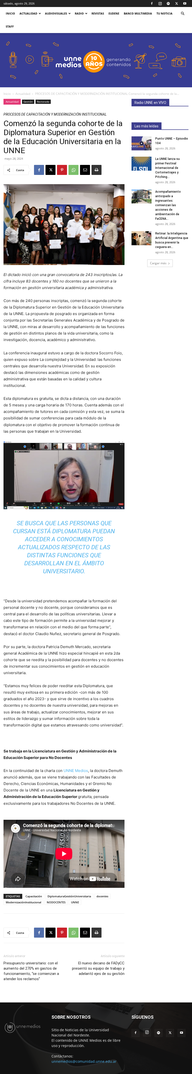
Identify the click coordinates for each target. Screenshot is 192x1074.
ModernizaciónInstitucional (23, 902)
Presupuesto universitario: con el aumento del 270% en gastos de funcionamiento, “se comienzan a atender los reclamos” (31, 971)
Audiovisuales (56, 13)
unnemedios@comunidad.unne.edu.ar (84, 1061)
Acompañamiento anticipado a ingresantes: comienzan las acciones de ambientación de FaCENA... (168, 205)
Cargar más (158, 263)
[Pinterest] (62, 170)
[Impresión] (97, 170)
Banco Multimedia (138, 13)
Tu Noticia (164, 13)
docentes (102, 896)
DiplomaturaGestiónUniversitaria (69, 896)
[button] (182, 13)
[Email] (85, 170)
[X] (176, 3)
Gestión (28, 101)
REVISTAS (98, 13)
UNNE (75, 902)
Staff (10, 26)
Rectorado (43, 101)
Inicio (7, 94)
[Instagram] (160, 3)
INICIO (10, 13)
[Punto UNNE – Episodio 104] (142, 143)
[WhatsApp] (73, 170)
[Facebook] (152, 3)
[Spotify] (168, 3)
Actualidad (28, 13)
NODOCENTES (56, 902)
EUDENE (113, 13)
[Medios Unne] (96, 60)
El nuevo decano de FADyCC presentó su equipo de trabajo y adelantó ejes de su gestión (98, 968)
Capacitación (34, 896)
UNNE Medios (76, 770)
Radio (79, 13)
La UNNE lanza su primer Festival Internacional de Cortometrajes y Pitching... (167, 168)
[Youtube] (184, 3)
